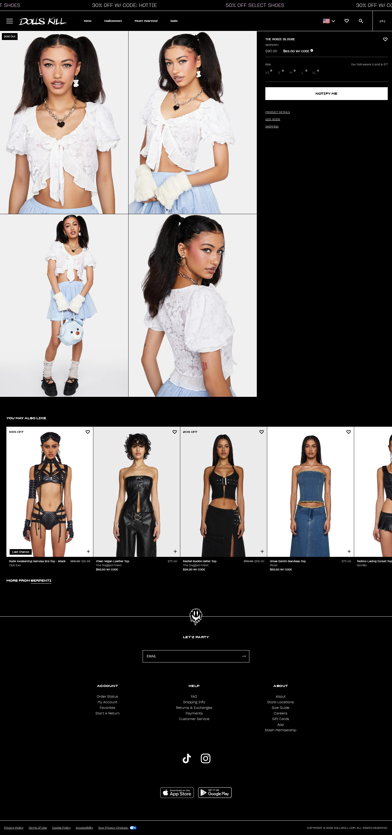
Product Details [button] (277, 112)
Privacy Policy (13, 827)
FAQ (194, 696)
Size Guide (280, 707)
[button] (123, 5)
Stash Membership (280, 730)
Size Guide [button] (272, 119)
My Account (107, 702)
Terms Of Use (38, 827)
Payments (194, 713)
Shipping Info (194, 702)
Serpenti (271, 45)
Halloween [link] (113, 21)
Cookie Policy (61, 827)
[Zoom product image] (64, 122)
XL (314, 72)
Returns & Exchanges (194, 707)
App (280, 724)
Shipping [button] (271, 126)
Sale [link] (174, 21)
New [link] (87, 21)
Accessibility (84, 827)
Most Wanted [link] (146, 21)
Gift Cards (280, 719)
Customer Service (194, 719)
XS (267, 72)
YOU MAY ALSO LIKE (26, 418)
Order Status (107, 696)
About (281, 696)
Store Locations (280, 702)
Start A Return (107, 713)
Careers (280, 713)
